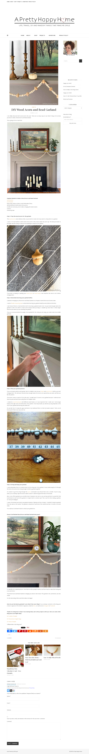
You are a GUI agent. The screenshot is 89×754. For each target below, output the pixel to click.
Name (9, 696)
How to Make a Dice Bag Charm (70, 89)
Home (8, 1)
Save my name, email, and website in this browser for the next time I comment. (26, 718)
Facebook (52, 605)
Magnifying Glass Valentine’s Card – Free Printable (14, 671)
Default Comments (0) (11, 684)
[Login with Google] (14, 690)
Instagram (46, 605)
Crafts (34, 107)
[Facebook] (9, 631)
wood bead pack (17, 402)
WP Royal (16, 751)
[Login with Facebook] (8, 690)
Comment (9, 721)
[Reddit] (30, 631)
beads (42, 391)
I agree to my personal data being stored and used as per (21, 687)
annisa (9, 638)
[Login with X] (11, 690)
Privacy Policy (32, 1)
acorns (29, 491)
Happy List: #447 (67, 83)
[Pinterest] (25, 631)
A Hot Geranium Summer (69, 86)
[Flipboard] (19, 631)
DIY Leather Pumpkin (12, 616)
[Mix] (35, 631)
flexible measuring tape (16, 303)
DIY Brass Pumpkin (11, 621)
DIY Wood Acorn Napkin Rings (14, 619)
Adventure (25, 1)
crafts (9, 634)
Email (8, 703)
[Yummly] (40, 631)
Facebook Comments (21, 684)
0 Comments (58, 638)
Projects (19, 1)
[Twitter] (14, 631)
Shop (15, 1)
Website (9, 710)
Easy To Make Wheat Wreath (52, 657)
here (34, 605)
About (11, 1)
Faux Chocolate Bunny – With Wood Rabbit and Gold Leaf (33, 660)
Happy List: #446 (67, 93)
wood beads (10, 201)
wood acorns (10, 200)
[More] (45, 631)
